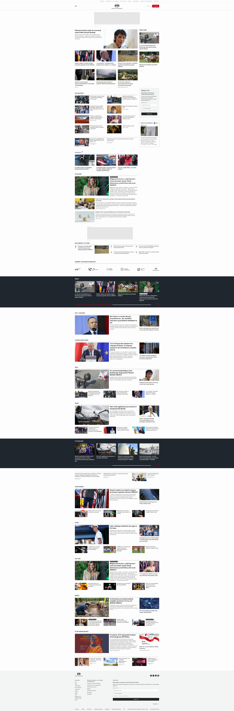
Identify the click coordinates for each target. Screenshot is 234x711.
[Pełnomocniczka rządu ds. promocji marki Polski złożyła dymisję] (122, 247)
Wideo (77, 279)
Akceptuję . (147, 108)
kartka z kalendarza (147, 123)
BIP (124, 709)
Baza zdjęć (89, 692)
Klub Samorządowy (82, 631)
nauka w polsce (93, 120)
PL (148, 6)
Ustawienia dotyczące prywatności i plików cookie (138, 709)
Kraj (76, 367)
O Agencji (155, 6)
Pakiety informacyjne (91, 690)
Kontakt (82, 709)
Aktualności (79, 93)
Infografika (89, 694)
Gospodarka (79, 486)
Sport (77, 522)
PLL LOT (120, 665)
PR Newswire (106, 477)
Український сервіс (81, 340)
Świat (77, 403)
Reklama (89, 688)
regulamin (149, 108)
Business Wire (109, 142)
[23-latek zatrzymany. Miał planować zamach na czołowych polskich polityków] (122, 253)
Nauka (77, 595)
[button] (158, 304)
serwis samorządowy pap (123, 87)
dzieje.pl (76, 87)
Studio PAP (77, 689)
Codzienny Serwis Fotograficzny (94, 685)
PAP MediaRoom (92, 144)
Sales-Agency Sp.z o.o (151, 477)
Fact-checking (80, 313)
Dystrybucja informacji (92, 686)
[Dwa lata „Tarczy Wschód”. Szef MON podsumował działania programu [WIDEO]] (92, 249)
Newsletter (89, 709)
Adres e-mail (144, 102)
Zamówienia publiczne (116, 709)
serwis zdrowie (125, 109)
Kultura (78, 558)
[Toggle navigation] (76, 6)
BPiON (91, 663)
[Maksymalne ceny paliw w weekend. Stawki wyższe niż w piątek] (147, 253)
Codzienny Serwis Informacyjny (93, 683)
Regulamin (107, 709)
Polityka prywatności (98, 709)
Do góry (155, 704)
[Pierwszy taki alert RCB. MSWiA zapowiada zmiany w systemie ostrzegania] (147, 247)
